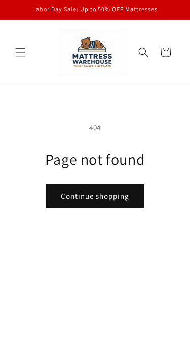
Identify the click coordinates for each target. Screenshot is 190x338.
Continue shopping (95, 196)
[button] (20, 52)
